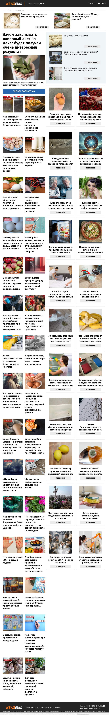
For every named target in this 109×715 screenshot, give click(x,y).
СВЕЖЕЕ (92, 3)
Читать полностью (24, 91)
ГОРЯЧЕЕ (102, 3)
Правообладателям (83, 714)
